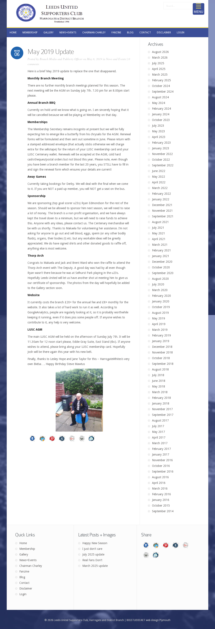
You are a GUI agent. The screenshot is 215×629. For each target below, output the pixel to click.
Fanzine (24, 571)
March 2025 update (95, 565)
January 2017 (160, 454)
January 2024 (160, 114)
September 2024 (162, 91)
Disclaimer (25, 588)
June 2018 (158, 380)
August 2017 (160, 420)
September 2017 (162, 414)
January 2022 (160, 199)
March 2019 (160, 329)
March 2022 (160, 188)
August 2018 (160, 369)
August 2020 (160, 278)
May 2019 (158, 318)
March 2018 (160, 392)
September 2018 (162, 363)
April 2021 (158, 239)
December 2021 (162, 205)
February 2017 (161, 448)
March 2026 (160, 57)
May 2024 (158, 103)
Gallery (23, 554)
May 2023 (158, 131)
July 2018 (158, 375)
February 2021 (161, 250)
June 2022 (158, 171)
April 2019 (158, 324)
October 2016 (161, 465)
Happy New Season (94, 543)
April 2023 (158, 137)
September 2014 (162, 511)
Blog (22, 577)
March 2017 (160, 443)
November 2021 (162, 210)
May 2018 (158, 386)
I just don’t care (92, 548)
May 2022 (158, 176)
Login (22, 594)
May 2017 (158, 431)
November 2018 (162, 352)
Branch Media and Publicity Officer (61, 59)
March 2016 (160, 488)
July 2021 (158, 227)
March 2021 (160, 244)
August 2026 (160, 52)
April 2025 (158, 69)
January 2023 (160, 148)
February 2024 (161, 108)
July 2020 (158, 284)
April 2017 (158, 437)
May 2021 (158, 233)
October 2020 (161, 267)
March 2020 (160, 290)
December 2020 (162, 261)
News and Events (116, 59)
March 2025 (160, 74)
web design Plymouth (158, 620)
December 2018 (162, 346)
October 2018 (161, 358)
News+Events (28, 560)
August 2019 (160, 312)
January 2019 (160, 341)
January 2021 (160, 256)
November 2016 (162, 460)
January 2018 (160, 403)
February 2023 (161, 142)
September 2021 (162, 216)
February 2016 (161, 494)
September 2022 (162, 165)
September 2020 (162, 273)
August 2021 (160, 222)
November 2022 (162, 154)
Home (23, 543)
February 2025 (161, 80)
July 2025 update (93, 554)
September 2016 (162, 471)
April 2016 (158, 483)
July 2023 (158, 125)
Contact (24, 582)
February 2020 (161, 295)
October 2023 (161, 120)
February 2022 (161, 193)
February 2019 (161, 335)
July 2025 (158, 63)
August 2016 (160, 477)
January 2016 (160, 500)
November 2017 (162, 409)
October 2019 (161, 307)
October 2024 (161, 86)
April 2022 (158, 182)
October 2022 (161, 159)
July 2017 (158, 426)
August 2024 (160, 97)
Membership (27, 548)
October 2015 (161, 505)
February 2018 (161, 397)
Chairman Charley (30, 565)
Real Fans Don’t (92, 560)
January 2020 (160, 301)
